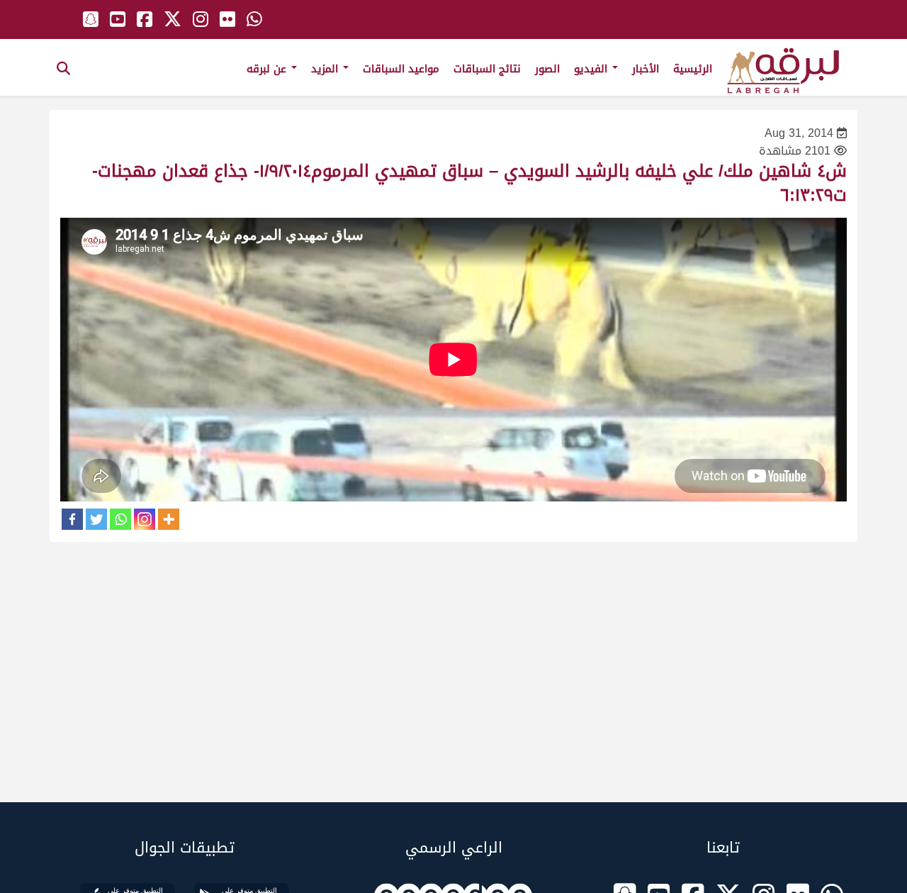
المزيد (326, 69)
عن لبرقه (268, 69)
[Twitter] (96, 519)
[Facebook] (72, 519)
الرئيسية (692, 69)
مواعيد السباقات (401, 69)
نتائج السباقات (487, 69)
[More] (168, 519)
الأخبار (645, 69)
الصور (547, 69)
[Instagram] (144, 519)
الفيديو (592, 69)
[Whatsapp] (120, 519)
